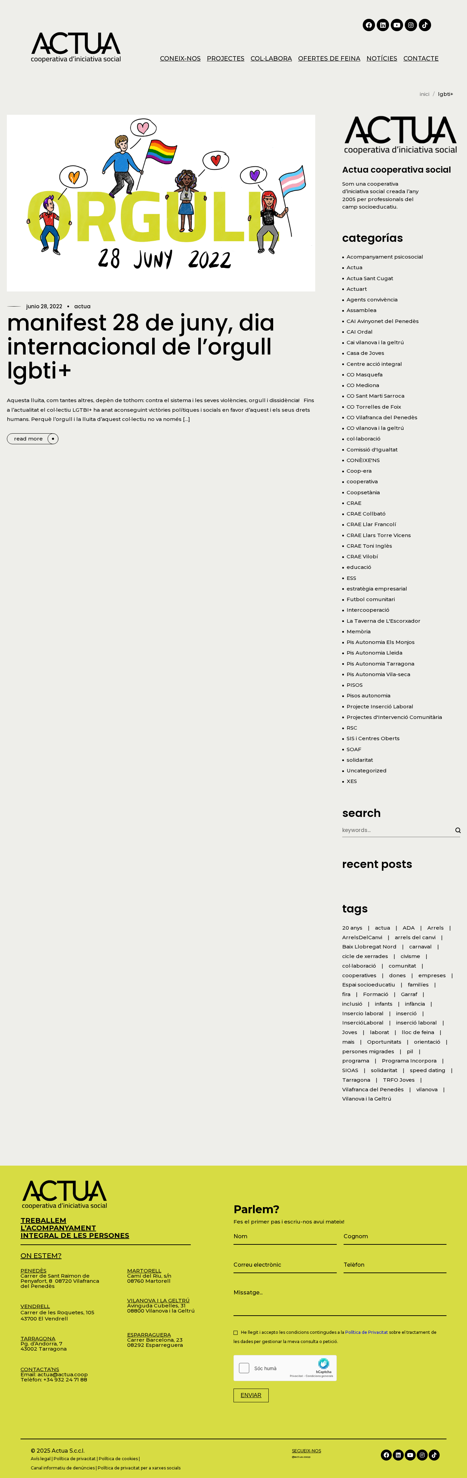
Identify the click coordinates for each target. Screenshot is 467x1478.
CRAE (354, 503)
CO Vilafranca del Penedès (382, 417)
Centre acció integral (374, 364)
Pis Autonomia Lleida (374, 652)
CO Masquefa (365, 374)
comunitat (402, 965)
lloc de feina (418, 1032)
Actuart (357, 289)
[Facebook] (369, 25)
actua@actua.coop (63, 1374)
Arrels (435, 927)
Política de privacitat (75, 1458)
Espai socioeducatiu (368, 984)
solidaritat (360, 760)
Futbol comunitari (371, 599)
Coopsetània (363, 492)
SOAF (354, 749)
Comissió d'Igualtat (372, 449)
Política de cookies (118, 1458)
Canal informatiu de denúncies (63, 1467)
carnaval (420, 946)
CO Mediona (363, 385)
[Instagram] (411, 25)
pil (410, 1051)
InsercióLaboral (363, 1022)
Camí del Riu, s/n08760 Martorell (149, 1275)
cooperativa (362, 481)
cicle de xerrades (365, 956)
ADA (409, 927)
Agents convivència (372, 299)
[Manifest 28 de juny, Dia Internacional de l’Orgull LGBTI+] (161, 203)
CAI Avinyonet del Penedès (383, 321)
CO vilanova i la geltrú (375, 428)
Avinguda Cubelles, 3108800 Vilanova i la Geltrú (161, 1305)
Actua (82, 306)
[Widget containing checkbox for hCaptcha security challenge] (285, 1368)
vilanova (427, 1089)
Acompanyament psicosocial (385, 256)
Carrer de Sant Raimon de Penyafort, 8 (55, 1275)
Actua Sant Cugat (370, 278)
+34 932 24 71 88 (65, 1379)
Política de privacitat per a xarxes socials (139, 1467)
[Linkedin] (383, 25)
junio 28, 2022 (44, 306)
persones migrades (368, 1051)
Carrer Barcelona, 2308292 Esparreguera (155, 1339)
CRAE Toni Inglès (369, 546)
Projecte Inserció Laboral (380, 706)
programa (355, 1060)
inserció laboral (416, 1022)
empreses (432, 975)
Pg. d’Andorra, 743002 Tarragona (44, 1343)
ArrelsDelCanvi (362, 937)
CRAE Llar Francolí (371, 524)
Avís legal (41, 1458)
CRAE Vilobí (362, 556)
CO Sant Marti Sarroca (375, 396)
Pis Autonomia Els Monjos (381, 642)
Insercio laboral (363, 1013)
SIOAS (350, 1070)
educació (359, 567)
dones (397, 975)
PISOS (355, 685)
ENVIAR (251, 1395)
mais (348, 1042)
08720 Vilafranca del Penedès (60, 1283)
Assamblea (361, 310)
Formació (375, 994)
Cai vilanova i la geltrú (375, 342)
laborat (379, 1032)
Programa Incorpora (409, 1060)
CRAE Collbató (366, 513)
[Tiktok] (425, 25)
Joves (349, 1032)
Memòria (359, 631)
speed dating (427, 1070)
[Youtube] (397, 25)
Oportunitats (384, 1042)
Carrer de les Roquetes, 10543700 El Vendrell (57, 1312)
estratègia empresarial (377, 588)
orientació (427, 1042)
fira (346, 994)
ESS (351, 578)
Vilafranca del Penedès (373, 1089)
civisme (410, 956)
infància (415, 1004)
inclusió (352, 1004)
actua (382, 927)
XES (352, 781)
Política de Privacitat (366, 1332)
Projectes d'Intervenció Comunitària (394, 717)
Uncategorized (367, 770)
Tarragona (356, 1080)
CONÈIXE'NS (363, 460)
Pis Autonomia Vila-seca (378, 674)
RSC (352, 727)
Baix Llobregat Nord (369, 946)
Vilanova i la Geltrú (366, 1098)
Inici (424, 94)
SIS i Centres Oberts (373, 738)
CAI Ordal (360, 331)
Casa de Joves (365, 353)
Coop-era (359, 471)
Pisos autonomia (368, 695)
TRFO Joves (399, 1080)
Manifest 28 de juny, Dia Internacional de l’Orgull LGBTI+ (141, 346)
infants (383, 1004)
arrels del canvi (415, 937)
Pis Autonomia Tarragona (380, 663)
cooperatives (359, 975)
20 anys (352, 927)
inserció (406, 1013)
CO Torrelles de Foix (374, 406)
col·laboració (364, 438)
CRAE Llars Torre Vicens (379, 535)
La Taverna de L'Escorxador (384, 621)
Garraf (409, 994)
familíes (418, 984)
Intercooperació (368, 610)
